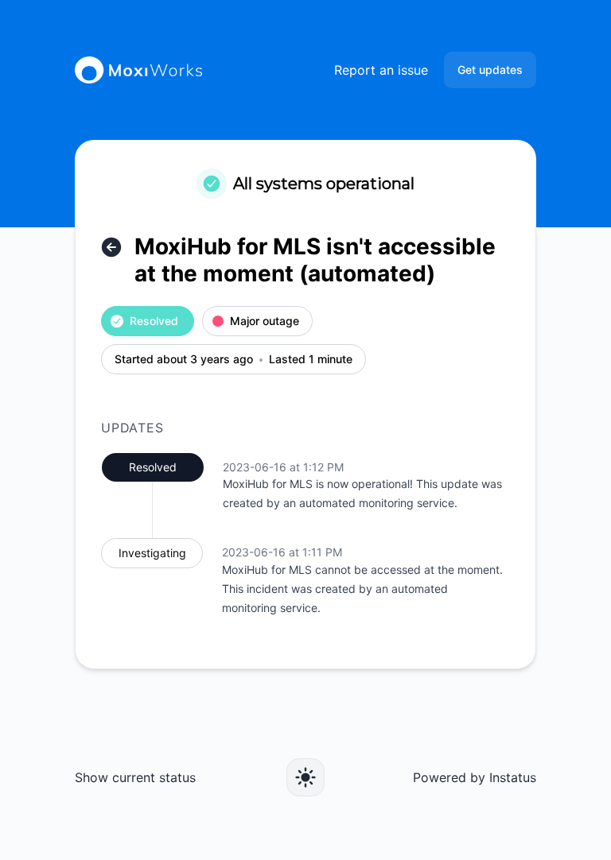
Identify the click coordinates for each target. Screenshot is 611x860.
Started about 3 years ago (184, 359)
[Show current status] (111, 247)
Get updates (490, 69)
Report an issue (381, 70)
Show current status (135, 777)
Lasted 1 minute (310, 359)
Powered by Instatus (474, 777)
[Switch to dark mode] (305, 777)
